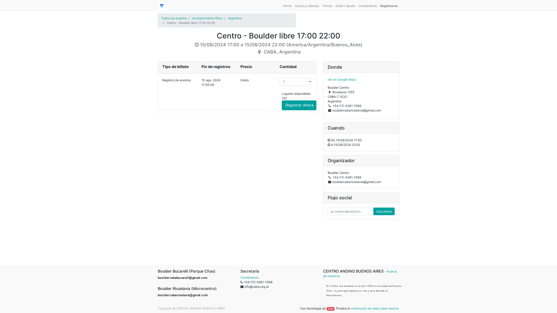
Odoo (331, 308)
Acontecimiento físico (207, 18)
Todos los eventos (174, 18)
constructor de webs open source (374, 308)
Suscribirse (384, 211)
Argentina (235, 18)
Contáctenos (249, 277)
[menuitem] (287, 6)
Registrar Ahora (299, 105)
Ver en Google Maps (342, 79)
